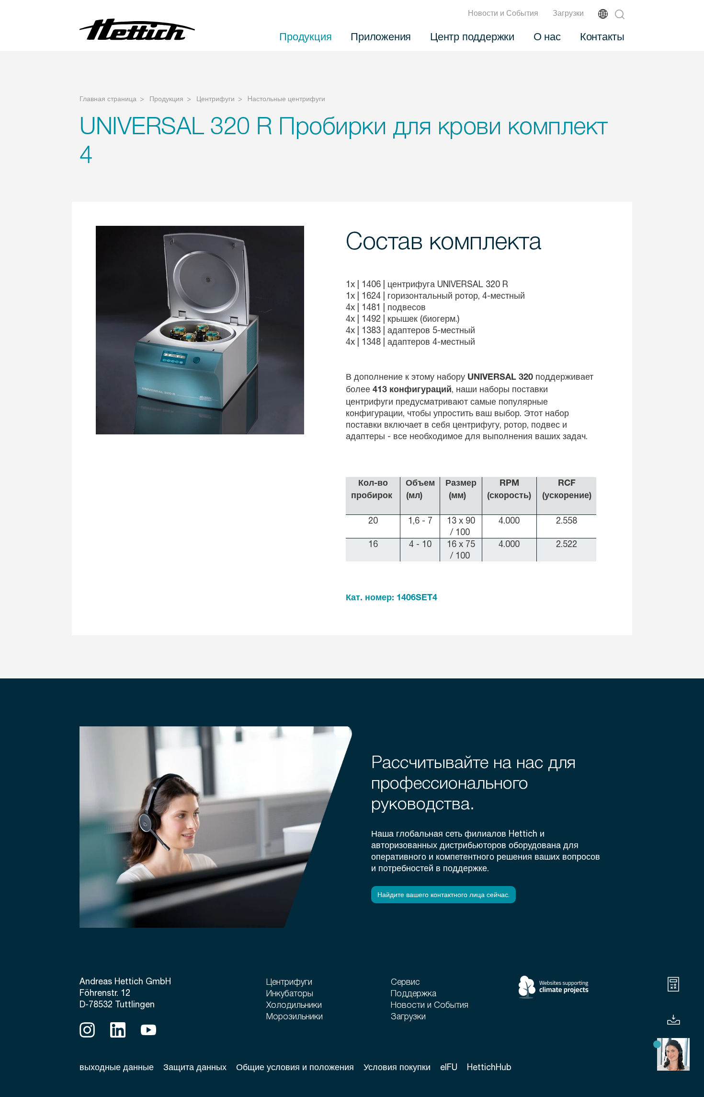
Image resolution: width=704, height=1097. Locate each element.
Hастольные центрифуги (286, 99)
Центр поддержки (472, 36)
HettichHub (489, 1067)
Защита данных (195, 1067)
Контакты (602, 36)
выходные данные (116, 1067)
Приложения (381, 36)
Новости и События (503, 13)
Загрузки (568, 13)
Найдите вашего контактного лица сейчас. (443, 895)
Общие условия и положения (295, 1067)
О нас (547, 36)
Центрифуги (215, 99)
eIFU (448, 1067)
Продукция (305, 36)
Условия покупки (397, 1067)
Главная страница (107, 99)
